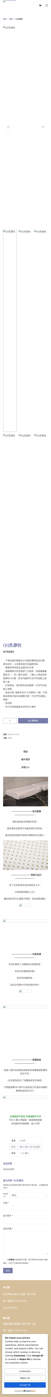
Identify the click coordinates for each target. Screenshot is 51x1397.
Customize (24, 1371)
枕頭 (10, 738)
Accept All (25, 1385)
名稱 (6, 1203)
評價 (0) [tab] (25, 767)
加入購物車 (33, 720)
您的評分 (5, 1195)
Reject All (25, 1378)
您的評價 (8, 1228)
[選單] (47, 5)
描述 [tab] (25, 751)
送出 (8, 1270)
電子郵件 (8, 1215)
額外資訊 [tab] (25, 759)
